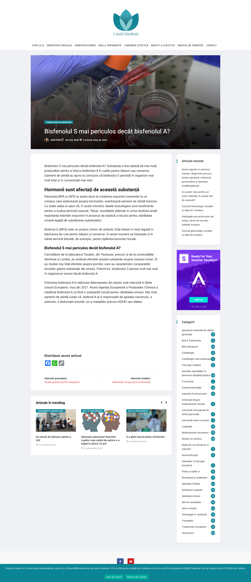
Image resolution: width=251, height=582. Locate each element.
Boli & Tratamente (110, 45)
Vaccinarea (188, 533)
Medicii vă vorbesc (192, 438)
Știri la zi (38, 45)
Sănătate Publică (191, 483)
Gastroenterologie (191, 387)
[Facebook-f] (120, 561)
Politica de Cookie (137, 577)
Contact (211, 45)
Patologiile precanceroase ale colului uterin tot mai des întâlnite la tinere (198, 220)
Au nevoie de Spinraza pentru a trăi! (53, 438)
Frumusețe (188, 381)
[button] (163, 404)
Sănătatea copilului (59, 45)
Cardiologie (188, 352)
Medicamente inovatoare (195, 432)
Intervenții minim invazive (195, 420)
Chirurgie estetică (191, 365)
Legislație (187, 426)
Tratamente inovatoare (50, 411)
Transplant (187, 520)
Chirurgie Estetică (136, 45)
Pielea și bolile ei (191, 471)
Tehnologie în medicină (58, 122)
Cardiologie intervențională (196, 359)
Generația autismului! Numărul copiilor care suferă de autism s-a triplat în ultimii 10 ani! (100, 440)
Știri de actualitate (191, 502)
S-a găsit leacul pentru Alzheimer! (145, 437)
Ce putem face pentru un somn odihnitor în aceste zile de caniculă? (197, 196)
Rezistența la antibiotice (194, 477)
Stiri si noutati (189, 508)
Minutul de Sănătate (191, 45)
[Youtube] (131, 561)
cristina (55, 140)
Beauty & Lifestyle (163, 45)
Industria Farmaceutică (194, 393)
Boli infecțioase (190, 346)
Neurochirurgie (190, 455)
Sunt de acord (114, 577)
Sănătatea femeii (85, 45)
